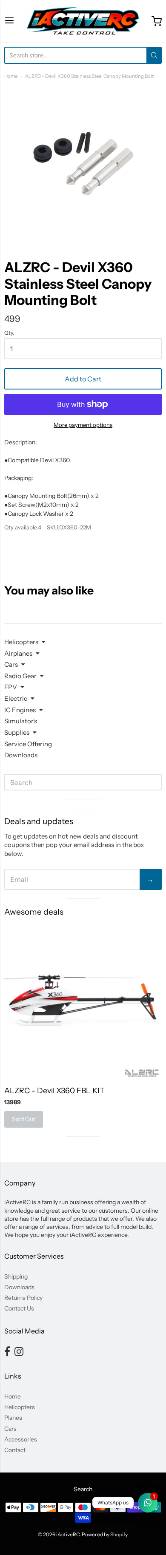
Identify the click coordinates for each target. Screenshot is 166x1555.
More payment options (83, 424)
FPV (10, 687)
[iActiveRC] (83, 21)
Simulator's (20, 721)
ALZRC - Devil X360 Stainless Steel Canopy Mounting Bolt (89, 76)
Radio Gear (20, 676)
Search (83, 1489)
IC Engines (20, 710)
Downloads (20, 755)
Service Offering (28, 744)
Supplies (16, 732)
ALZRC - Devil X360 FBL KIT (54, 1090)
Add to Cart (83, 379)
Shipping (16, 1276)
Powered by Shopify (104, 1534)
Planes (13, 1417)
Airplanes (18, 653)
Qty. (9, 333)
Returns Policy (23, 1298)
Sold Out (23, 1119)
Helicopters (21, 642)
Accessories (20, 1439)
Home (10, 76)
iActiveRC (68, 1534)
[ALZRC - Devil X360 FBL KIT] (83, 1001)
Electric (15, 698)
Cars (11, 664)
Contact (15, 1450)
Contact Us (19, 1308)
